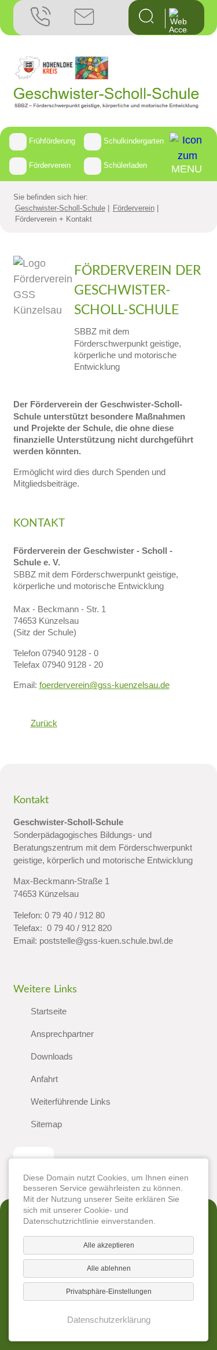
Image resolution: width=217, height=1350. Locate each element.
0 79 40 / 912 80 (75, 915)
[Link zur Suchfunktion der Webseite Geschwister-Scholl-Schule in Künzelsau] (146, 20)
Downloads (52, 1056)
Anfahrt (44, 1079)
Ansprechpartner (62, 1034)
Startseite (49, 1011)
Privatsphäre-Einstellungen (109, 1292)
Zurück (44, 723)
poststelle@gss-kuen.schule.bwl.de (106, 941)
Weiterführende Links (71, 1101)
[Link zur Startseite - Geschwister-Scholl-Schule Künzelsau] (106, 106)
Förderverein (50, 165)
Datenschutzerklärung (108, 1320)
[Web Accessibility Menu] (178, 25)
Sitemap (46, 1124)
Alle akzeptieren (108, 1245)
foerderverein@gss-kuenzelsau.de (104, 685)
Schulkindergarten (134, 141)
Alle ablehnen (109, 1268)
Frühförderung (52, 141)
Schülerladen (125, 165)
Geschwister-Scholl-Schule (60, 208)
